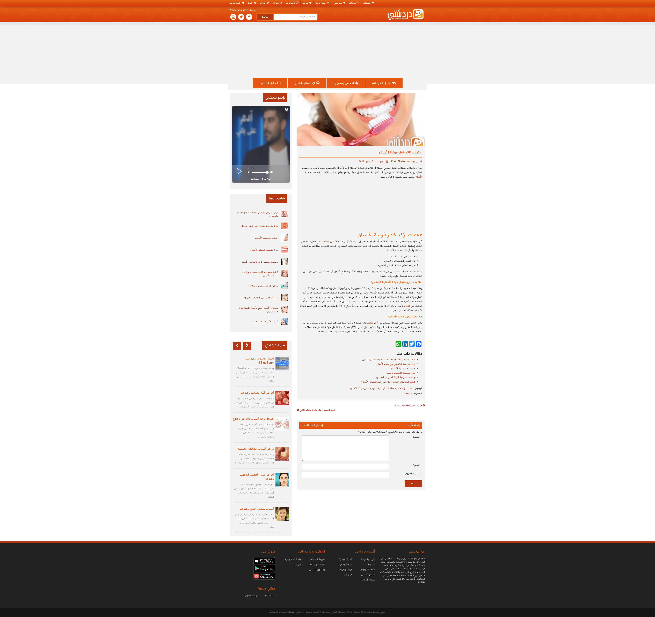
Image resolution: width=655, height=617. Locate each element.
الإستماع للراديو (305, 83)
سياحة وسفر (346, 564)
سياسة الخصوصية (294, 559)
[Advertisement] (327, 51)
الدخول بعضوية (344, 83)
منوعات (367, 3)
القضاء (370, 323)
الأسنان (418, 177)
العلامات (325, 242)
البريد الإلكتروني (411, 473)
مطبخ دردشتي (368, 575)
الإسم (416, 465)
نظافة (407, 306)
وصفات (353, 3)
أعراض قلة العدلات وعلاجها (257, 393)
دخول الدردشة (382, 83)
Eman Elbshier (398, 162)
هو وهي (338, 3)
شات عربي (235, 3)
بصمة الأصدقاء (368, 580)
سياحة (276, 3)
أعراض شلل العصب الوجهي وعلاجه (257, 476)
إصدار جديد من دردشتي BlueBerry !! (259, 360)
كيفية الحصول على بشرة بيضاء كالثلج (318, 410)
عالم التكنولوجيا (367, 570)
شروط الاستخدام (317, 559)
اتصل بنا (299, 564)
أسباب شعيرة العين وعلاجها (256, 509)
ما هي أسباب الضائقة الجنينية (256, 449)
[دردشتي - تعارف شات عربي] (264, 561)
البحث (265, 17)
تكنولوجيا (290, 3)
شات (250, 3)
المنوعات (408, 394)
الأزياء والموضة (368, 559)
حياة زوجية (321, 3)
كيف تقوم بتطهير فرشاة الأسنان (365, 388)
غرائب (263, 3)
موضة (305, 3)
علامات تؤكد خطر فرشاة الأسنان (398, 388)
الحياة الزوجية (345, 559)
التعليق (416, 437)
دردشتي (334, 173)
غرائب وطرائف (345, 570)
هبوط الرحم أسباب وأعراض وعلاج (253, 419)
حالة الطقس (268, 83)
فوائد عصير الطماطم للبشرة (408, 405)
